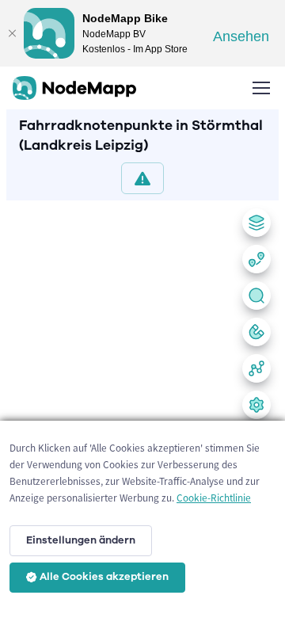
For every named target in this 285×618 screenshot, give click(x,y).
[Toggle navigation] (260, 88)
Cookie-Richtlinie (214, 498)
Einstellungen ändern (80, 540)
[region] (142, 406)
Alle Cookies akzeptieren (104, 577)
